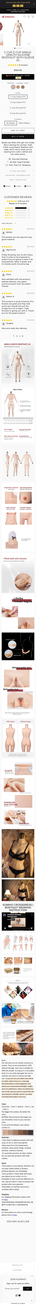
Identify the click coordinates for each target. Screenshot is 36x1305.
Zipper (18, 119)
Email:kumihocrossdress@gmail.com (16, 1084)
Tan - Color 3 (23, 87)
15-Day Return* (18, 171)
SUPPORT (17, 1270)
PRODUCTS (17, 1265)
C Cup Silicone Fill (18, 108)
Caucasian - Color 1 (13, 87)
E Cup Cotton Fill (18, 102)
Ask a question (18, 180)
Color (18, 83)
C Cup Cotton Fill (18, 97)
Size (18, 93)
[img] (7, 229)
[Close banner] (34, 4)
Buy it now (18, 136)
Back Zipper (24, 123)
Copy (18, 78)
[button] (13, 65)
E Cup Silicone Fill (18, 113)
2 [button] (16, 336)
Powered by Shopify (18, 1303)
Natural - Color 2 (18, 87)
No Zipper (10, 123)
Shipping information (18, 175)
